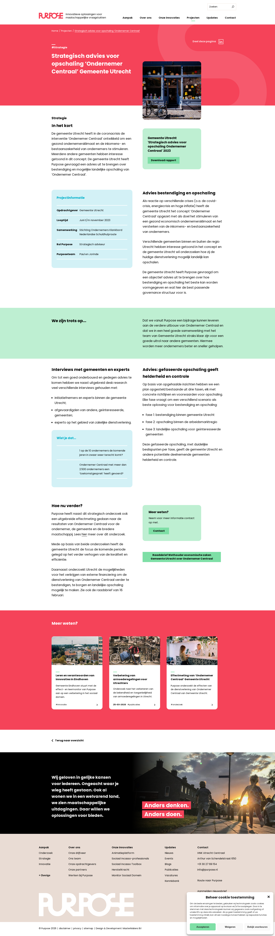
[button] (268, 896)
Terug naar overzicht (69, 740)
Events (169, 858)
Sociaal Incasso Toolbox (126, 864)
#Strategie (59, 47)
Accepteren (202, 927)
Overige (45, 875)
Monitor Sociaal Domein (126, 875)
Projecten (193, 18)
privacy (77, 928)
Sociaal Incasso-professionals (130, 858)
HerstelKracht (120, 869)
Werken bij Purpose (80, 875)
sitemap (88, 928)
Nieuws (169, 853)
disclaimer (65, 928)
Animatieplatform (123, 853)
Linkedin (221, 41)
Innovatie (44, 864)
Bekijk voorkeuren (257, 927)
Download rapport (163, 160)
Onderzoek (46, 853)
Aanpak (128, 18)
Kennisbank (172, 881)
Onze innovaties (169, 18)
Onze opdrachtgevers (82, 864)
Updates (212, 18)
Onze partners (77, 869)
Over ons (146, 18)
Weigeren (230, 927)
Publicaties (171, 869)
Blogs (168, 864)
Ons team (74, 858)
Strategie (44, 858)
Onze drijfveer (77, 853)
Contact (230, 18)
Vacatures (171, 875)
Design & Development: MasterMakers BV (118, 928)
